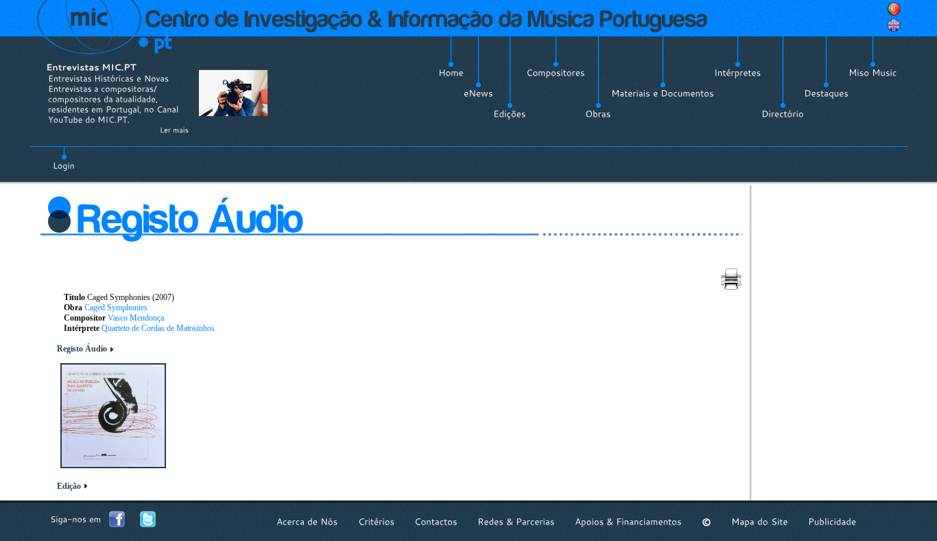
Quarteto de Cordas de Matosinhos (158, 328)
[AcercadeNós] (307, 522)
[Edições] (509, 113)
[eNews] (478, 93)
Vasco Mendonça (136, 318)
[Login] (64, 158)
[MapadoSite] (759, 522)
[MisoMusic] (873, 72)
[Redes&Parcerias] (516, 522)
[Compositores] (555, 72)
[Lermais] (174, 130)
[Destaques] (826, 93)
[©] (706, 522)
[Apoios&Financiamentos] (628, 522)
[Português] (894, 9)
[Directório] (782, 113)
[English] (894, 25)
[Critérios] (376, 522)
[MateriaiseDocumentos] (662, 93)
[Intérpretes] (737, 72)
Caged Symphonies (115, 307)
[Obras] (598, 113)
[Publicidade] (832, 522)
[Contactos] (436, 522)
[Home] (451, 72)
